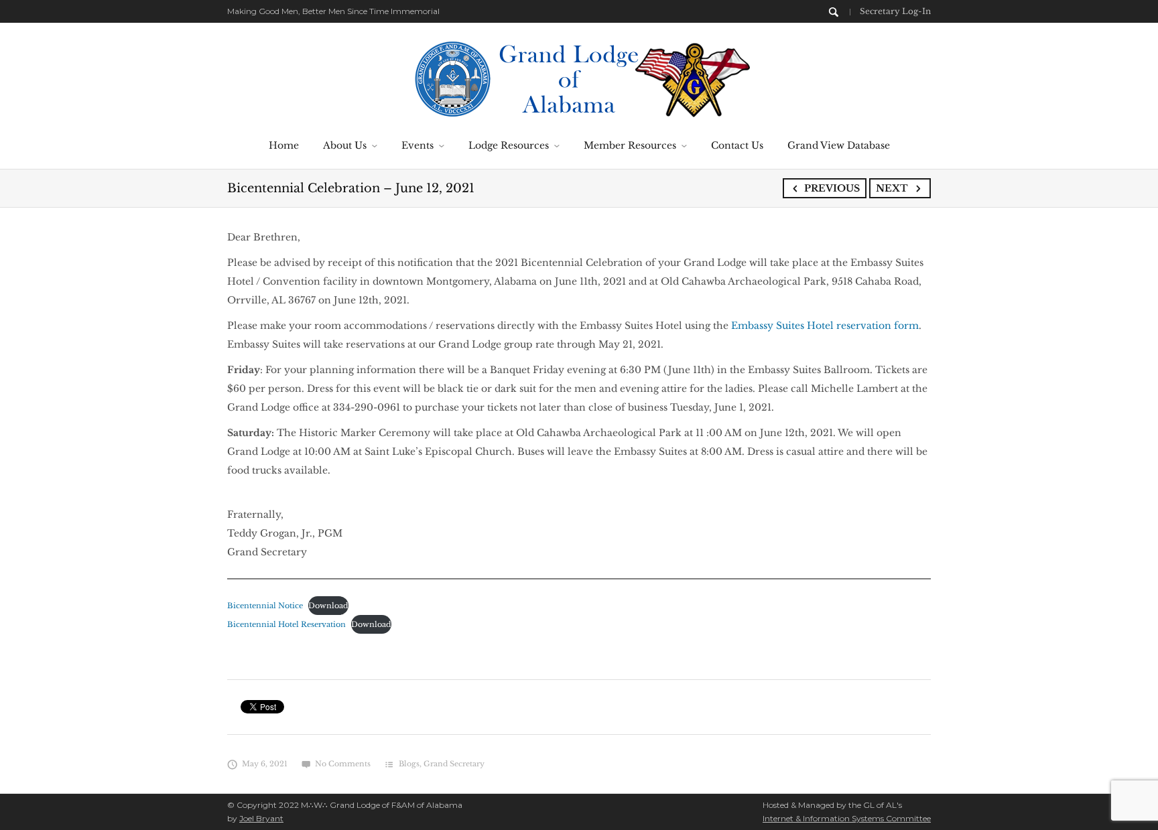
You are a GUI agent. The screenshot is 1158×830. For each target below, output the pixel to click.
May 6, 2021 (264, 763)
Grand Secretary (454, 763)
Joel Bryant (261, 818)
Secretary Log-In (895, 11)
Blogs (409, 763)
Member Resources (630, 145)
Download (328, 605)
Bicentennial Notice (265, 605)
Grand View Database (838, 145)
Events (417, 145)
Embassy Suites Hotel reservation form (825, 326)
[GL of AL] (579, 78)
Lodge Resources (508, 145)
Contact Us (737, 145)
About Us (345, 145)
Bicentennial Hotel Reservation (286, 624)
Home (284, 145)
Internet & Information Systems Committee (847, 818)
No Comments (343, 763)
